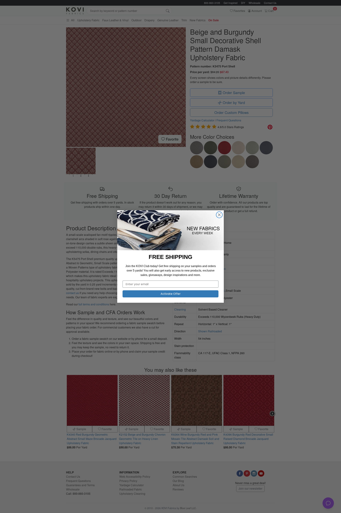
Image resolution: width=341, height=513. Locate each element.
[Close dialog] (219, 215)
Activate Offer (171, 294)
